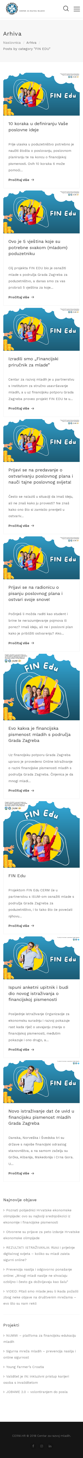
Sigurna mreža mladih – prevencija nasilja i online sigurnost (39, 1354)
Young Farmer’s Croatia (25, 1367)
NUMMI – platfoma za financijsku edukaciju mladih (39, 1339)
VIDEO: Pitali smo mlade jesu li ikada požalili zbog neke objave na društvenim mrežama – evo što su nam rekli (40, 1297)
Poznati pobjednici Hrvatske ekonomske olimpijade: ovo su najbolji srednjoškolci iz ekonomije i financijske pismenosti (37, 1216)
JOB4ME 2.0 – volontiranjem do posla (37, 1392)
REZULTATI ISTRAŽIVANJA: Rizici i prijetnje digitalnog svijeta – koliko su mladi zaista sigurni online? (39, 1254)
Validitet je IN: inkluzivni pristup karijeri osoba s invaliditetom (36, 1379)
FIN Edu (16, 875)
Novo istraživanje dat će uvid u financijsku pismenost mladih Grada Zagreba (41, 1117)
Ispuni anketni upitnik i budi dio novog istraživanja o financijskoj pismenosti (38, 993)
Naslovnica (12, 43)
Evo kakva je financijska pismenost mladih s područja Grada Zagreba (39, 734)
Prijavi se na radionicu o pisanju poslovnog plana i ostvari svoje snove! (35, 593)
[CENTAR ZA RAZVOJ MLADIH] (24, 14)
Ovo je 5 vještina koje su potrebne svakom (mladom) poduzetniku (38, 247)
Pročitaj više (18, 180)
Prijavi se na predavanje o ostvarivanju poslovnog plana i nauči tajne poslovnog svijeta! (40, 476)
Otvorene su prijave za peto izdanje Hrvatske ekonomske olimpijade (41, 1235)
